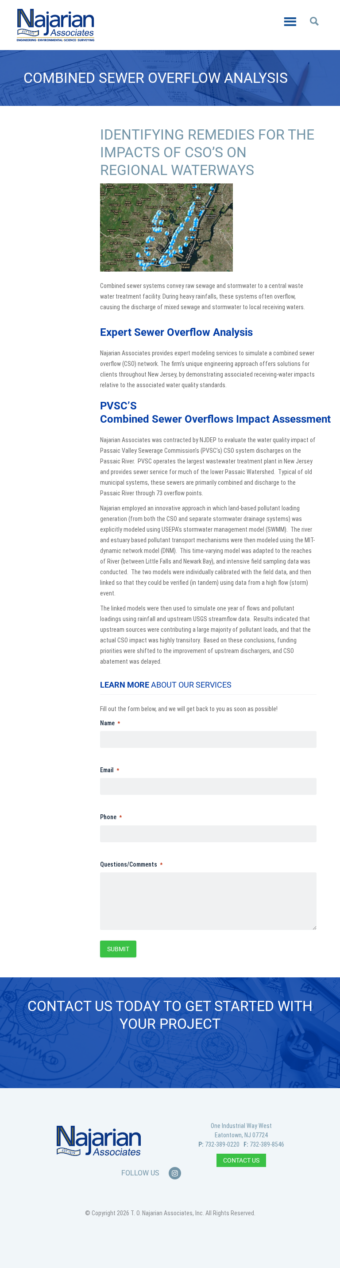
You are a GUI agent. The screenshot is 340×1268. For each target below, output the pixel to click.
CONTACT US (241, 1160)
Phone (108, 817)
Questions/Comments (128, 864)
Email (107, 770)
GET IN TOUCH (170, 1056)
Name (107, 723)
